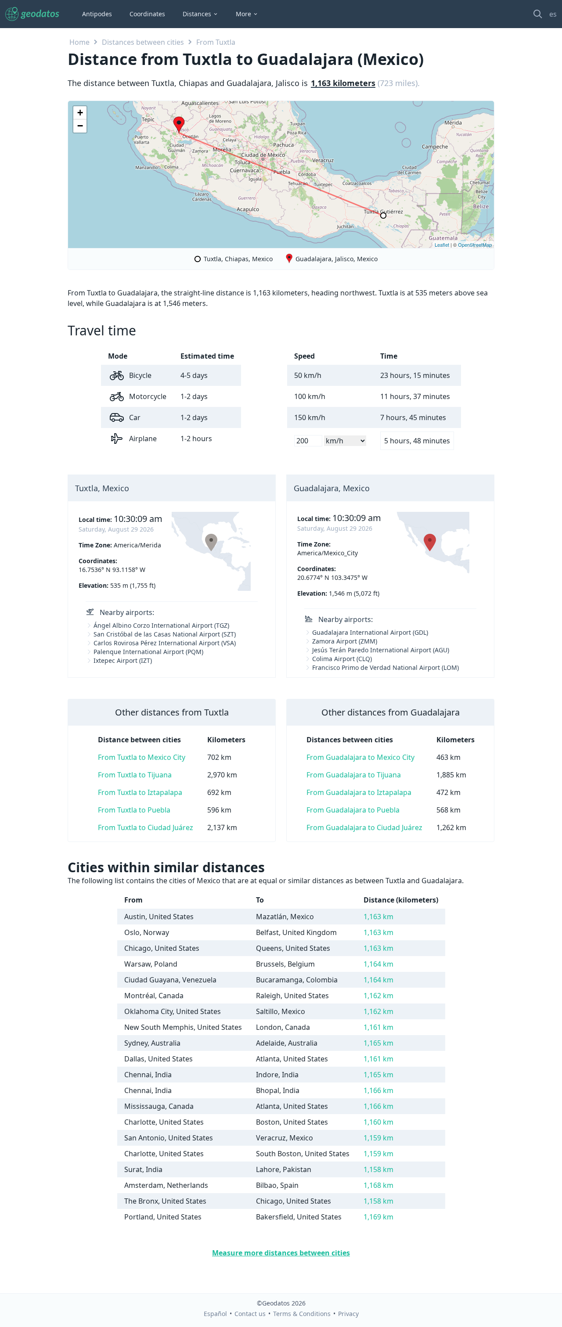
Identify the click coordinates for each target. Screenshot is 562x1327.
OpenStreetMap (475, 244)
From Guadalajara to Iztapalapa (358, 792)
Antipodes (97, 14)
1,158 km (378, 1169)
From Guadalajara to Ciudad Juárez (364, 827)
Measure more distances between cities (281, 1253)
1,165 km (378, 1043)
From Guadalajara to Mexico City (360, 757)
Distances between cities (143, 42)
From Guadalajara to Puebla (353, 810)
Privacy (348, 1313)
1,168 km (378, 1185)
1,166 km (378, 1090)
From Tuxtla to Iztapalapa (140, 792)
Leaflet (442, 244)
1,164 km (378, 964)
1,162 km (378, 995)
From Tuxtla (215, 42)
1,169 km (378, 1217)
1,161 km (378, 1027)
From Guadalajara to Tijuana (353, 775)
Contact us (250, 1313)
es (553, 14)
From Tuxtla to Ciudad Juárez (145, 827)
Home (79, 42)
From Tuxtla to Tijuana (135, 775)
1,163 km (378, 916)
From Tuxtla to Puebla (134, 810)
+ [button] (80, 112)
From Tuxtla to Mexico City (141, 757)
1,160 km (378, 1122)
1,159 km (378, 1138)
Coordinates (147, 14)
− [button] (80, 125)
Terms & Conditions (302, 1313)
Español (215, 1313)
